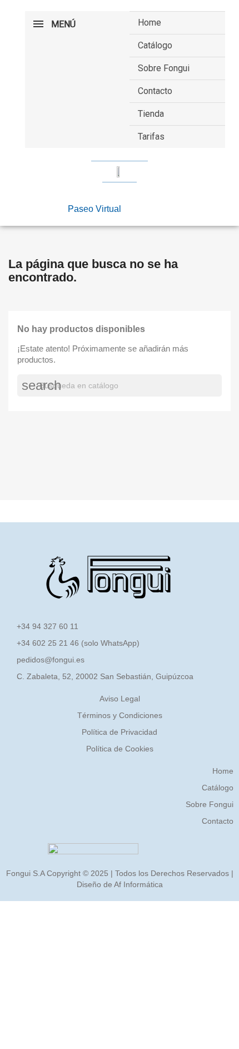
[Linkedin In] (156, 207)
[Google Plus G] (172, 207)
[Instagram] (140, 207)
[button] (94, 209)
